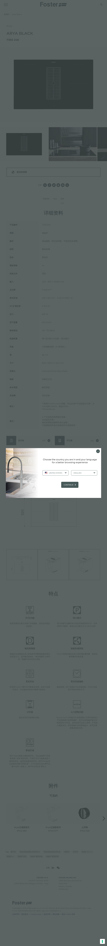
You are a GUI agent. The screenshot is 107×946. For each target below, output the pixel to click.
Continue (68, 485)
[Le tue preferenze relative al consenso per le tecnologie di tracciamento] (102, 941)
